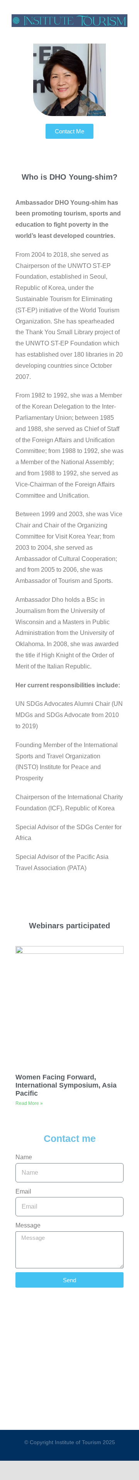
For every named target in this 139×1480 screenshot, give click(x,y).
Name (23, 1157)
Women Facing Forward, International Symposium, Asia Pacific (66, 1085)
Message (28, 1225)
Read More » (29, 1103)
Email (23, 1191)
